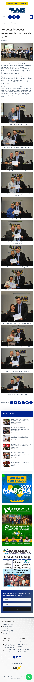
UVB (16, 23)
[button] (4, 17)
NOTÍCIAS (11, 23)
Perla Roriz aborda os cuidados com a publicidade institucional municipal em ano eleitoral (21, 446)
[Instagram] (14, 17)
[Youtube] (18, 17)
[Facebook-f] (10, 17)
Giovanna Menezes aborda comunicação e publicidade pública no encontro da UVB (20, 454)
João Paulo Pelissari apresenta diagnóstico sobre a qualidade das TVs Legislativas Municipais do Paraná (20, 463)
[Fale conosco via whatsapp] (29, 677)
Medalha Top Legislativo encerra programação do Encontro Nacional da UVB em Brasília (20, 421)
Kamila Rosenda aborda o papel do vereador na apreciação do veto (20, 436)
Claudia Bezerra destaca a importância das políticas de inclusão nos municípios (20, 429)
